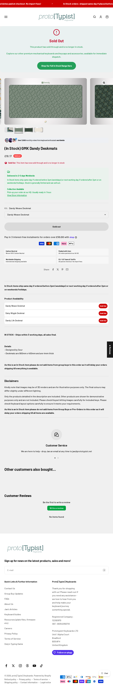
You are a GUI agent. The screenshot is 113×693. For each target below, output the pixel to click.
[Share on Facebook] (53, 269)
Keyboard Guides (12, 614)
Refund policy (10, 679)
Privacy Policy (11, 633)
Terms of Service (12, 638)
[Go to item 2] (18, 130)
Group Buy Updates (13, 593)
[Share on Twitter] (57, 269)
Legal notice (45, 682)
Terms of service (40, 679)
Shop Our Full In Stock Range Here (56, 66)
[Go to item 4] (38, 130)
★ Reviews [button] (110, 349)
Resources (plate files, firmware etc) (19, 621)
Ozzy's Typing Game (13, 644)
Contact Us (9, 588)
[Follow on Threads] (27, 666)
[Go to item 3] (28, 130)
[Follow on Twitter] (13, 666)
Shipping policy (11, 682)
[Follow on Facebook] (6, 666)
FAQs (6, 598)
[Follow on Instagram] (20, 666)
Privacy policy (25, 679)
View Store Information (17, 195)
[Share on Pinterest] (62, 269)
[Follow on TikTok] (41, 666)
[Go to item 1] (8, 130)
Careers (8, 628)
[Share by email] (67, 269)
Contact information (29, 682)
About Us (8, 604)
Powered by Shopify (42, 675)
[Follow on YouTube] (34, 666)
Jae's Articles (10, 609)
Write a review (57, 508)
